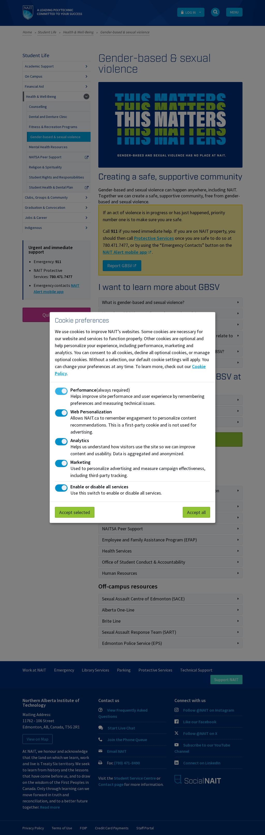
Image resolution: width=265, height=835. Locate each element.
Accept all (196, 512)
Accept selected (74, 512)
